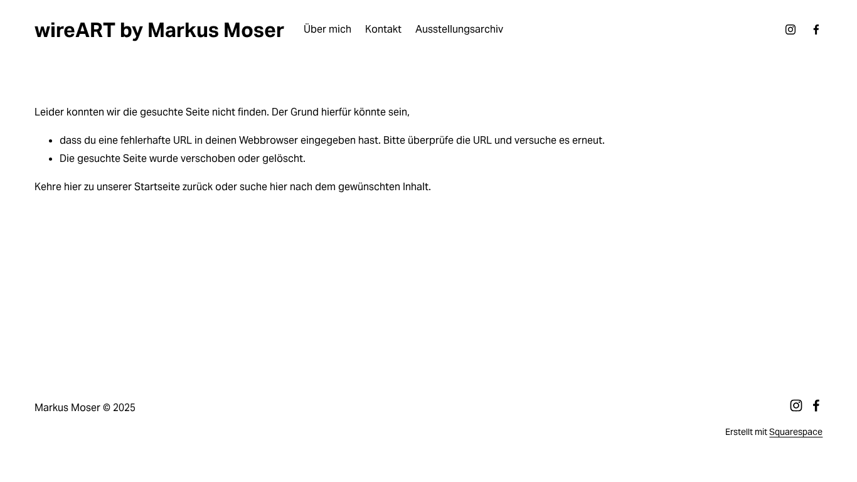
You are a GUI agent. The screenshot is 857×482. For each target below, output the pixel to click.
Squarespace (795, 431)
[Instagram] (790, 29)
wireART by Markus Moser (159, 30)
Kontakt (383, 29)
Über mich (327, 29)
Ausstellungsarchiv (459, 29)
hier (73, 186)
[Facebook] (816, 29)
